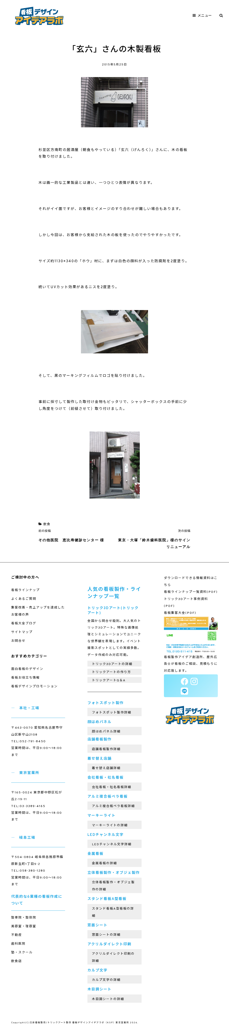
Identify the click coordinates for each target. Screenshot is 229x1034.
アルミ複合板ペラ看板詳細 (113, 806)
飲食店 (16, 961)
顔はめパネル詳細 (106, 732)
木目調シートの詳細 (108, 999)
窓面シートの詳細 (106, 935)
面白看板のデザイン (27, 669)
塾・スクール (22, 952)
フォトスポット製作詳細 (111, 713)
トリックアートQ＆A (109, 680)
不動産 (16, 935)
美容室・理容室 (23, 926)
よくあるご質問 (23, 599)
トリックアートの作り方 (111, 672)
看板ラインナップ (25, 590)
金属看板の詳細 (104, 863)
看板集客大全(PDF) (180, 613)
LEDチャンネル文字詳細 (111, 844)
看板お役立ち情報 (25, 678)
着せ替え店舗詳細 (106, 768)
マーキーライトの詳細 (110, 825)
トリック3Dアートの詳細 (112, 664)
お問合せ (18, 641)
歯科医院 (18, 944)
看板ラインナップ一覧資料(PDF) (191, 592)
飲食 (47, 524)
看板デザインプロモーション (34, 686)
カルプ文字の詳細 (106, 980)
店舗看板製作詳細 (106, 749)
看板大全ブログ (23, 623)
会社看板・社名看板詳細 (111, 787)
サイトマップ (22, 632)
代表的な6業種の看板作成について (36, 900)
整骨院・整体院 (23, 918)
